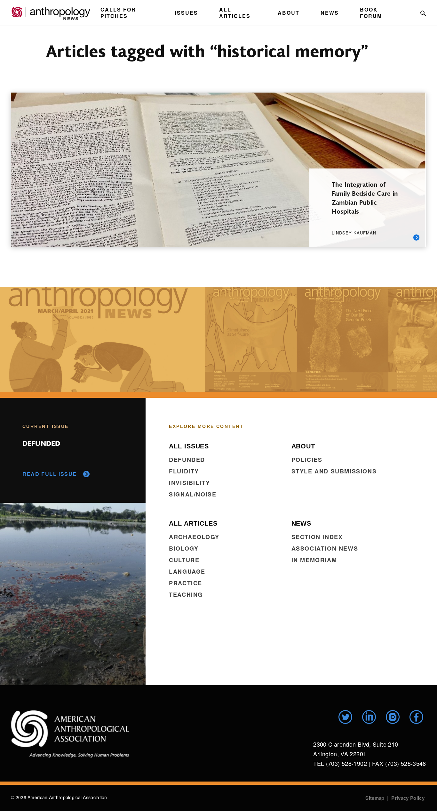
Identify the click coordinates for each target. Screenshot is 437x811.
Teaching (186, 594)
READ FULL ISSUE (49, 474)
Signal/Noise (192, 494)
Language (187, 571)
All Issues (189, 446)
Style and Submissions (334, 471)
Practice (185, 583)
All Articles (234, 13)
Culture (184, 560)
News (330, 12)
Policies (306, 459)
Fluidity (184, 471)
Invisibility (189, 483)
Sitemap (374, 797)
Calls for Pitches (118, 13)
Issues (186, 12)
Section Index (317, 537)
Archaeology (194, 537)
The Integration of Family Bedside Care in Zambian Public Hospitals (365, 197)
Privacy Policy (407, 797)
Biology (183, 548)
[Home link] (70, 734)
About (288, 12)
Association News (324, 548)
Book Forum (371, 13)
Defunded (187, 459)
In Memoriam (314, 560)
